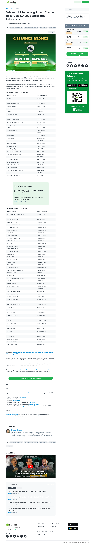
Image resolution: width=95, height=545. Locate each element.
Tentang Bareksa (41, 523)
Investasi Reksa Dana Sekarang (77, 54)
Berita (7, 8)
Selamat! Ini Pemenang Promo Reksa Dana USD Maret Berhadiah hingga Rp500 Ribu (28, 191)
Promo (59, 2)
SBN (77, 21)
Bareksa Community (55, 529)
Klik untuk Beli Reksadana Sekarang (31, 378)
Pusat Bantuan (40, 526)
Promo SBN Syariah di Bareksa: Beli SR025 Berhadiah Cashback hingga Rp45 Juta (28, 198)
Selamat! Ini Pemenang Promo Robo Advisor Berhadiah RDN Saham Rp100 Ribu (29, 502)
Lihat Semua (52, 453)
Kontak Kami (40, 529)
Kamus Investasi (54, 526)
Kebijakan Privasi (41, 534)
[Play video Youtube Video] (31, 466)
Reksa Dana (69, 21)
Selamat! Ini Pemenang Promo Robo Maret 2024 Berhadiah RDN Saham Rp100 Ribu (30, 497)
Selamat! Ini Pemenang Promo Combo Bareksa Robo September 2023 (27, 491)
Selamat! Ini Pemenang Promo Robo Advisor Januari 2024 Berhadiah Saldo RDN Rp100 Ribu (29, 509)
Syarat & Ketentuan (42, 531)
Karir (51, 531)
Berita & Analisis (54, 523)
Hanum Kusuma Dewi (18, 430)
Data (38, 2)
